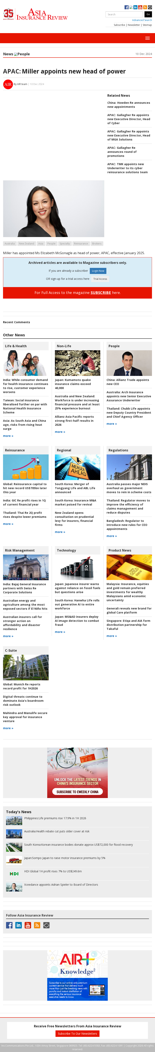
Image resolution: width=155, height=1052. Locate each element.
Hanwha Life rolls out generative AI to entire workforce (77, 604)
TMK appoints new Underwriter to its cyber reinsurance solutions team (127, 168)
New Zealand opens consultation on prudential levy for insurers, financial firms (74, 519)
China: (111, 103)
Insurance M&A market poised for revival (75, 502)
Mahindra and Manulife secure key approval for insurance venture (25, 717)
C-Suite (11, 650)
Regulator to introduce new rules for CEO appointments (127, 525)
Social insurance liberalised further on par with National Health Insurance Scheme (25, 406)
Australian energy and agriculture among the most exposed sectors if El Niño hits (25, 604)
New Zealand (26, 243)
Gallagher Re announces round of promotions (122, 152)
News (8, 53)
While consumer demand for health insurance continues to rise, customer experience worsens (25, 386)
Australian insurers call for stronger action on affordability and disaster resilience (22, 623)
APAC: (12, 71)
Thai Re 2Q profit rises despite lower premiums (24, 515)
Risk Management (20, 550)
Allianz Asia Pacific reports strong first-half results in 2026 (74, 421)
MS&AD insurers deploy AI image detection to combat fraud (77, 621)
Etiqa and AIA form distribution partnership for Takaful (128, 625)
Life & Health (16, 346)
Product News (120, 550)
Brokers (96, 243)
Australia (10, 243)
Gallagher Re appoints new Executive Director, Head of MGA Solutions (128, 135)
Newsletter (134, 25)
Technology (66, 550)
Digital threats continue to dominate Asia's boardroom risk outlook (23, 701)
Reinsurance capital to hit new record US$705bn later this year (25, 488)
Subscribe (119, 25)
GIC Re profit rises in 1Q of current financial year (24, 502)
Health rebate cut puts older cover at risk (56, 831)
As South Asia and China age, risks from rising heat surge (24, 425)
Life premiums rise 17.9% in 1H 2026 (55, 818)
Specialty (65, 243)
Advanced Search (142, 20)
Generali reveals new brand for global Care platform (129, 610)
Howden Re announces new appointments (128, 105)
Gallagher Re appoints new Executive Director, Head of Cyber (128, 119)
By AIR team (20, 84)
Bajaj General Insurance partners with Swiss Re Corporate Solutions (24, 588)
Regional (64, 450)
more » (8, 436)
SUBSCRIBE (101, 292)
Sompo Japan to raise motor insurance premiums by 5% (64, 858)
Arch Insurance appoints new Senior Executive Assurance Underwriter (129, 396)
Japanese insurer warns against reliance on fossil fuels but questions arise (77, 588)
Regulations (118, 450)
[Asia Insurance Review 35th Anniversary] (43, 14)
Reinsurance (81, 243)
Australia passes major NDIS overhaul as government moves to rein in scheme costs (129, 488)
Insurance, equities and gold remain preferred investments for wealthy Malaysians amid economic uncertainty (128, 592)
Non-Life (64, 346)
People (23, 53)
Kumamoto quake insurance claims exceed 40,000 (73, 384)
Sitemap (147, 25)
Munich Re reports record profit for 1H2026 (21, 686)
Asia (40, 243)
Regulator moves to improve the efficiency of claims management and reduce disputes (128, 506)
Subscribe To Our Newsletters (77, 1033)
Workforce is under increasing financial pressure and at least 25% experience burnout (77, 402)
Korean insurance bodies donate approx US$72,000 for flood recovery (78, 844)
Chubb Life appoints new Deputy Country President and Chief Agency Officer (129, 412)
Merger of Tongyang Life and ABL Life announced (75, 488)
